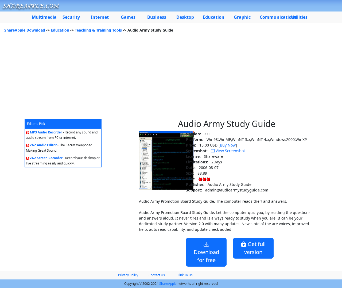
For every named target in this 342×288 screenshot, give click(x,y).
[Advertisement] (171, 78)
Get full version (255, 248)
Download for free (206, 256)
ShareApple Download (24, 30)
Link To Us (185, 275)
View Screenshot (230, 150)
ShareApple (168, 283)
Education (60, 30)
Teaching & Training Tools (98, 30)
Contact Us (157, 275)
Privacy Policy (128, 275)
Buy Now (228, 145)
